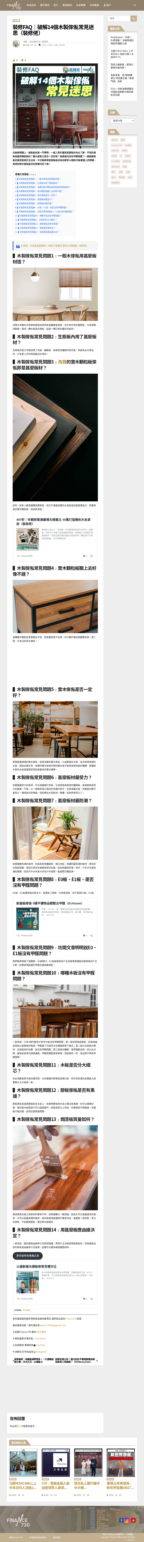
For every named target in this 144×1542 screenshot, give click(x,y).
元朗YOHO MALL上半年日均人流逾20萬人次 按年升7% (123, 54)
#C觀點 (128, 145)
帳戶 (108, 5)
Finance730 (71, 1319)
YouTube (40, 1345)
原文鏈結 (26, 1310)
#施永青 (115, 150)
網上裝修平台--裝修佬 (39, 41)
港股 (121, 172)
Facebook (40, 1338)
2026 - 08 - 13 (18, 1495)
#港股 (114, 156)
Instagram (41, 1352)
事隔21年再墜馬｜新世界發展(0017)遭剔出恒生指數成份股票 (120, 1485)
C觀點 (127, 156)
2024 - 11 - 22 (115, 1495)
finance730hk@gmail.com (53, 1325)
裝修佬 (62, 45)
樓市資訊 (45, 5)
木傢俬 (50, 45)
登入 (19, 1426)
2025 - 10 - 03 (50, 1495)
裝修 (114, 177)
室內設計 (116, 167)
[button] (135, 5)
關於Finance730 (15, 1537)
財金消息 (31, 5)
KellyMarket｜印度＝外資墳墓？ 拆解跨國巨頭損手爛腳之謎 (122, 40)
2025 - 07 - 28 (82, 1495)
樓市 (114, 172)
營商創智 (67, 5)
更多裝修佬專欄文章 (27, 1255)
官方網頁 (41, 1332)
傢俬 (44, 45)
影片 (56, 5)
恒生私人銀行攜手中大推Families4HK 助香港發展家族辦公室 (87, 1485)
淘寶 (56, 45)
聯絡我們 (56, 1537)
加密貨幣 (127, 161)
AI (121, 156)
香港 (130, 177)
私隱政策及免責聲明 (38, 1537)
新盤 (125, 167)
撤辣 (123, 140)
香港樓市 (116, 183)
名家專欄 (80, 5)
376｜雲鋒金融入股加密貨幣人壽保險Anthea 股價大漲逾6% (55, 1485)
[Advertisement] (72, 665)
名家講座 (94, 5)
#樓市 (124, 150)
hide (32, 174)
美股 (128, 172)
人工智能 (116, 161)
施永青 (115, 140)
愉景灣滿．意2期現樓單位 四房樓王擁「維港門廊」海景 (122, 78)
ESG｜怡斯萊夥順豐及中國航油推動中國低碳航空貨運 (122, 92)
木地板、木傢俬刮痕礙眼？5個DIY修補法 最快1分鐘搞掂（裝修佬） (55, 246)
